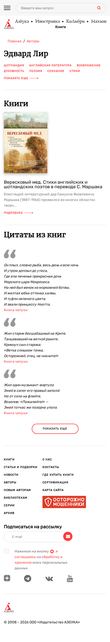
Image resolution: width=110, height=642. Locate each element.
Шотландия (14, 65)
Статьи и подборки (20, 467)
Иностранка (47, 21)
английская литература (50, 65)
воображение (89, 65)
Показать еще (16, 78)
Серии (9, 505)
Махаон (98, 21)
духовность (14, 71)
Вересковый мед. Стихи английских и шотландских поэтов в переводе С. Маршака (53, 184)
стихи (75, 71)
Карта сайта (53, 490)
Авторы (10, 482)
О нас (47, 459)
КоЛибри (75, 21)
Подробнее (13, 213)
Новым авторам (17, 490)
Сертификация (55, 482)
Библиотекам (15, 497)
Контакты (50, 467)
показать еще (55, 428)
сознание (55, 71)
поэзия (35, 71)
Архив (9, 513)
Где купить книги (58, 474)
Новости (11, 474)
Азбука (22, 21)
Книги (60, 27)
